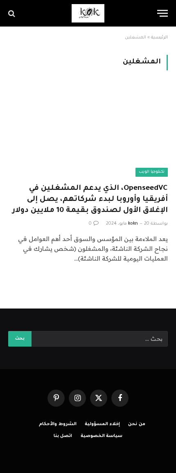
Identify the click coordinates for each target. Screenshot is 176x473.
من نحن (136, 424)
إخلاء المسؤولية (102, 424)
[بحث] (12, 13)
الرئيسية (159, 37)
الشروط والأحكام (58, 424)
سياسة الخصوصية (102, 436)
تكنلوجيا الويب (152, 172)
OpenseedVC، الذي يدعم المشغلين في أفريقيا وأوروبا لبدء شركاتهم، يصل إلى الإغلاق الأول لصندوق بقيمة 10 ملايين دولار (90, 200)
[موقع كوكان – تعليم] (88, 13)
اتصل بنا (63, 436)
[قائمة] (162, 13)
